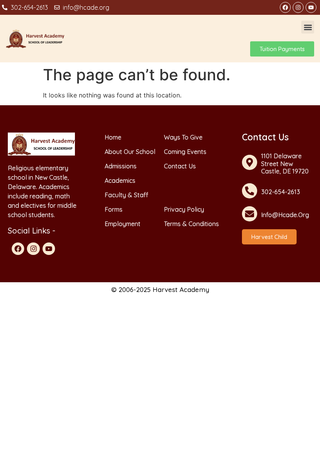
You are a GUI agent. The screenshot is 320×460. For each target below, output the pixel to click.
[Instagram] (298, 7)
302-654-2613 (280, 192)
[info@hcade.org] (249, 213)
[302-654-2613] (249, 190)
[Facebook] (285, 7)
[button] (307, 27)
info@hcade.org (285, 215)
